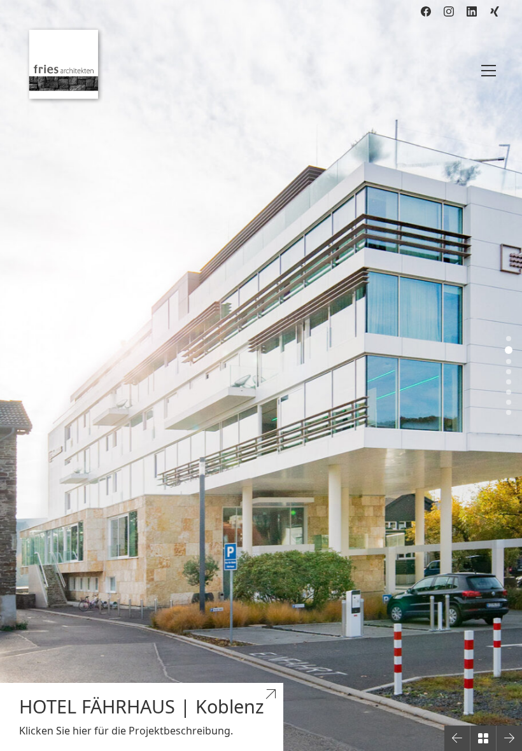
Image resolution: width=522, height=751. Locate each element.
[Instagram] (449, 11)
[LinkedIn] (472, 11)
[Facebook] (426, 11)
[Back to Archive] (483, 738)
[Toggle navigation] (488, 70)
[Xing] (495, 11)
